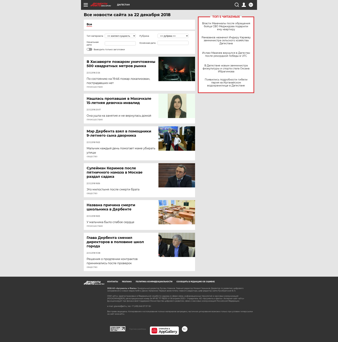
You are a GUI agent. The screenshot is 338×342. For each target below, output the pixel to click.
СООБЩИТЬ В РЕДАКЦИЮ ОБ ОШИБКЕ (195, 282)
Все (89, 24)
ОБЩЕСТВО (92, 157)
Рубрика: (144, 36)
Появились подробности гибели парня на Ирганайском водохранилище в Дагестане (226, 82)
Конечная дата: (147, 43)
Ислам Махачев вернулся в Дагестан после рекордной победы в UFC (226, 54)
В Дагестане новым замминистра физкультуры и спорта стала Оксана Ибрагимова (226, 68)
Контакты (112, 282)
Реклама (127, 282)
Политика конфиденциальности (154, 282)
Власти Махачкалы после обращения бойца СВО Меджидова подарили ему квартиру (226, 26)
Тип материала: (95, 36)
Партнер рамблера (137, 329)
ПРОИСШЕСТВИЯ (95, 87)
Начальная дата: (93, 43)
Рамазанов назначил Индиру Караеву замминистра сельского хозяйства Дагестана (226, 40)
